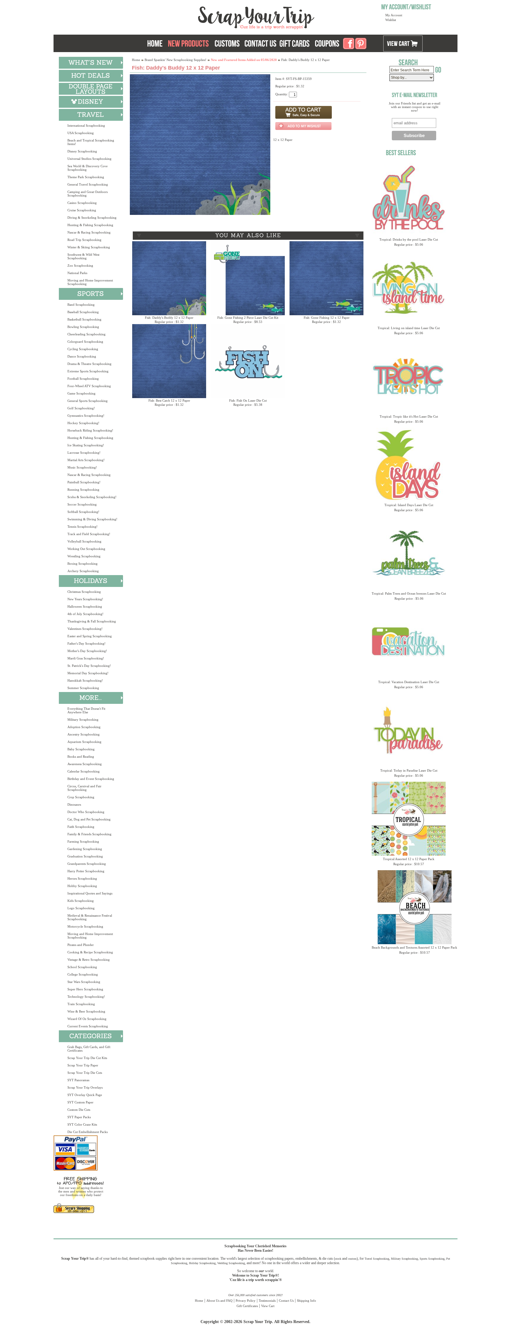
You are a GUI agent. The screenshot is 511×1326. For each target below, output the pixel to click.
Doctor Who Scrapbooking (85, 812)
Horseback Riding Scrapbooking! (90, 430)
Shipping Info (306, 1300)
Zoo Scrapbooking (80, 265)
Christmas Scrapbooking (84, 591)
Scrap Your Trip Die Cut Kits (87, 1058)
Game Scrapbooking (81, 393)
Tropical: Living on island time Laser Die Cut (409, 328)
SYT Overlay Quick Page (84, 1095)
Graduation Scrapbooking (85, 856)
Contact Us (286, 1300)
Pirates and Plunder (80, 945)
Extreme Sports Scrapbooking (88, 371)
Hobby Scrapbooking (82, 886)
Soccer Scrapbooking (82, 504)
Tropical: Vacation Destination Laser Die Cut (408, 682)
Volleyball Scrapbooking (84, 541)
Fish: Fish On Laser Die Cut (248, 400)
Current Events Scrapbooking (87, 1026)
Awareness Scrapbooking (84, 764)
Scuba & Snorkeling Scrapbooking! (92, 497)
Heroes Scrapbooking (82, 878)
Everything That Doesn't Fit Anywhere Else (86, 710)
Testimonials (267, 1300)
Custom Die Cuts (78, 1109)
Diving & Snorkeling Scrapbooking (92, 217)
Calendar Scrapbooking (83, 771)
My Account (393, 15)
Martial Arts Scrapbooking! (86, 460)
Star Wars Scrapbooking (83, 982)
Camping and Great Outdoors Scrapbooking (87, 193)
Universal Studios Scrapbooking (89, 158)
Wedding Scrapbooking (231, 1263)
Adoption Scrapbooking (84, 727)
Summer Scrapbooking (83, 688)
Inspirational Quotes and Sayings (89, 893)
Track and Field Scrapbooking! (88, 534)
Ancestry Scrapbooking (83, 734)
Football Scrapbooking (83, 378)
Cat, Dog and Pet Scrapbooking (89, 819)
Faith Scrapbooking (80, 826)
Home (136, 60)
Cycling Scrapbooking (82, 349)
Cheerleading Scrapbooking (86, 334)
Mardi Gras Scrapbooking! (85, 658)
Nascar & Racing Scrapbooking (89, 232)
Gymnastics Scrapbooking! (85, 415)
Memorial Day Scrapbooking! (88, 673)
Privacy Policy (246, 1300)
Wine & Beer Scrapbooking (86, 1011)
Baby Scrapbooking (81, 749)
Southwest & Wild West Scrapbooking (83, 256)
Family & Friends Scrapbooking (89, 834)
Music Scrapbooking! (82, 467)
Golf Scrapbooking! (81, 408)
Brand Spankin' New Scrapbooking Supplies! (175, 60)
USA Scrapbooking (80, 133)
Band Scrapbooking (81, 304)
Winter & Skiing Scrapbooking (88, 247)
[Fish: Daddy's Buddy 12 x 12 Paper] (200, 213)
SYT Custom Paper (80, 1102)
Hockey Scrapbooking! (83, 423)
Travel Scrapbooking (377, 1258)
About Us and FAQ (219, 1300)
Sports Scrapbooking (432, 1258)
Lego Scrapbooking (81, 908)
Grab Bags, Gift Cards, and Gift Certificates (88, 1048)
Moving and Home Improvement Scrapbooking (90, 282)
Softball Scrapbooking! (83, 512)
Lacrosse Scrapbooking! (84, 452)
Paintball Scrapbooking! (84, 482)
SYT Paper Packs (79, 1117)
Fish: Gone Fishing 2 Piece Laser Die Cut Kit (247, 317)
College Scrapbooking (82, 974)
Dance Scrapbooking (81, 356)
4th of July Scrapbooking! (85, 614)
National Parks (77, 273)
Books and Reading (80, 756)
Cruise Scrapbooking (81, 210)
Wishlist (390, 20)
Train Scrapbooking (81, 1004)
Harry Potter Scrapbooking (85, 871)
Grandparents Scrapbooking (86, 863)
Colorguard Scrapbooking (85, 341)
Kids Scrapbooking (80, 900)
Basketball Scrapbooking (84, 319)
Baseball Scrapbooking (83, 312)
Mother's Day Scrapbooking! (87, 651)
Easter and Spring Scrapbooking (89, 636)
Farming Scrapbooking (83, 841)
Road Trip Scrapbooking (84, 240)
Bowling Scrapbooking (83, 327)
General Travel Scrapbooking (87, 184)
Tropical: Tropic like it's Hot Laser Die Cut (409, 416)
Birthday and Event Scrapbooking (90, 779)
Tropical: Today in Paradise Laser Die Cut (408, 770)
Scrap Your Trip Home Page (216, 16)
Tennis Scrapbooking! (82, 526)
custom (352, 1258)
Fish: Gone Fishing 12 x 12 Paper (327, 317)
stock (338, 1258)
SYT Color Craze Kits (82, 1124)
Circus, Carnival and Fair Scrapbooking (84, 787)
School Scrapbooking (82, 967)
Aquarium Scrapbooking (84, 742)
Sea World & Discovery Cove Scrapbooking (87, 167)
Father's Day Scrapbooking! (86, 643)
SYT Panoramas (78, 1080)
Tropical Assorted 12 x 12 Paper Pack (408, 859)
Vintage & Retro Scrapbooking (88, 959)
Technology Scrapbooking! (86, 996)
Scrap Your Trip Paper (82, 1065)
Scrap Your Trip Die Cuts (84, 1072)
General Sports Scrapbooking (87, 401)
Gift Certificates (247, 1306)
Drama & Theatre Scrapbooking (89, 364)
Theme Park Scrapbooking (85, 177)
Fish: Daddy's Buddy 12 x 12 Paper (169, 317)
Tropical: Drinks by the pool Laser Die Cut (408, 239)
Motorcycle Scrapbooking (85, 926)
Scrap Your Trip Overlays (85, 1087)
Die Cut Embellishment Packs (87, 1132)
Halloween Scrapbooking (84, 606)
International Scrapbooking (86, 125)
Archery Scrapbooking (83, 571)
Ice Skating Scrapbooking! (85, 445)
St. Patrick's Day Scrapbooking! (89, 665)
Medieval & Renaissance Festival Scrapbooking (89, 917)
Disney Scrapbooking (82, 151)
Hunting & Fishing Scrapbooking (90, 225)
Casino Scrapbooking (82, 203)
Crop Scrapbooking (80, 797)
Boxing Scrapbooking (82, 563)
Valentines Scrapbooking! (85, 628)
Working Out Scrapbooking (86, 549)
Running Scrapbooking (83, 489)
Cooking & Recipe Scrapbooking (90, 952)
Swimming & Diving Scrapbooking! (92, 519)
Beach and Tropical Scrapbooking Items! (90, 142)
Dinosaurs (74, 804)
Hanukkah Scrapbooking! (85, 680)
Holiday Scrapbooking (202, 1263)
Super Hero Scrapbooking (85, 989)
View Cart (267, 1306)
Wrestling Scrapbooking (84, 556)
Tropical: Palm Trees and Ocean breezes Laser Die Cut (409, 593)
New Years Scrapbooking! (85, 599)
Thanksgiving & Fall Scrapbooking (91, 621)
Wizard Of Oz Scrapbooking (86, 1019)
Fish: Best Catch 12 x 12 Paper (169, 400)
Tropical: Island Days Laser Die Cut (408, 505)
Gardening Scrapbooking (84, 849)
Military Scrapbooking (82, 719)
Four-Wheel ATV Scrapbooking (89, 386)
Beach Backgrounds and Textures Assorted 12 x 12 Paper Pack (414, 947)
